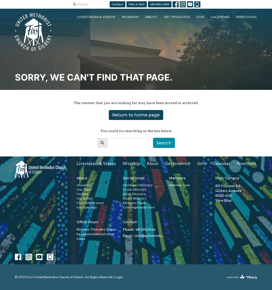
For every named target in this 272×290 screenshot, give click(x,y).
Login (119, 277)
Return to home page (136, 114)
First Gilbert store (90, 203)
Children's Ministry (138, 185)
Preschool (246, 17)
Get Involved (133, 178)
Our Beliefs (84, 198)
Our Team (83, 189)
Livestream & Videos (96, 17)
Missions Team (134, 203)
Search (163, 142)
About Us (83, 185)
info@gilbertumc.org (150, 236)
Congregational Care (138, 207)
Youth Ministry (135, 189)
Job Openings (86, 207)
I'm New (82, 194)
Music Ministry (134, 198)
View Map (223, 200)
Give (200, 17)
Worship (130, 17)
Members (177, 178)
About (151, 17)
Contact (117, 4)
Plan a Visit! (137, 4)
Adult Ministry (134, 194)
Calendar (220, 17)
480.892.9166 (159, 4)
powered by (240, 281)
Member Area (179, 185)
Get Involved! (177, 17)
